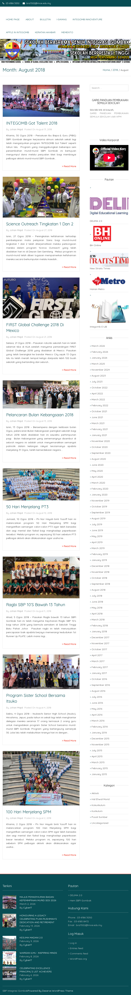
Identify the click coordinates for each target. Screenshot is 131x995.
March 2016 (98, 720)
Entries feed (76, 948)
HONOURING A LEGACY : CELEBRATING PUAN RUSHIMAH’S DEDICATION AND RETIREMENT (38, 919)
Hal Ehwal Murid (101, 799)
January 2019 (99, 560)
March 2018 (98, 619)
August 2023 (99, 375)
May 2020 (97, 470)
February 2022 (100, 405)
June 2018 (97, 601)
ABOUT (30, 19)
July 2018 (97, 595)
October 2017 (99, 649)
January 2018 (99, 631)
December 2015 (100, 738)
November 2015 (100, 744)
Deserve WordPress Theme (57, 990)
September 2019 (101, 512)
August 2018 (98, 589)
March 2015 (98, 762)
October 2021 (99, 411)
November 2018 (100, 571)
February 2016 (100, 726)
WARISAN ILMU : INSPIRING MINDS (38, 952)
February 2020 (100, 488)
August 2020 (99, 458)
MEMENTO (67, 32)
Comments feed (79, 953)
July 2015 (97, 750)
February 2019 (100, 554)
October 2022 (99, 387)
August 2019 (98, 518)
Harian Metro (97, 289)
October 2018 (99, 577)
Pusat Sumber (99, 817)
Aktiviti (95, 793)
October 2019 (99, 506)
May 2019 (97, 536)
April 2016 (97, 714)
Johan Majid (16, 129)
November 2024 (101, 369)
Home (106, 70)
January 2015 (99, 774)
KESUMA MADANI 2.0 (31, 937)
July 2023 (97, 381)
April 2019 (97, 542)
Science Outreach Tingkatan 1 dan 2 (39, 223)
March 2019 (98, 548)
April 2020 (97, 476)
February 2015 (100, 768)
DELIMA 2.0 (96, 220)
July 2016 (97, 696)
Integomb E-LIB (98, 326)
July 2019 (97, 524)
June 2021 (97, 417)
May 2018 (97, 607)
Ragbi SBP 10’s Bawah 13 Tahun (35, 604)
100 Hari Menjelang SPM (28, 811)
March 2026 (98, 345)
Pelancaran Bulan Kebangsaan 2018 (39, 414)
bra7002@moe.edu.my (38, 3)
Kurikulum (97, 811)
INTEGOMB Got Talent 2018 (31, 123)
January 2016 (99, 732)
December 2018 (100, 566)
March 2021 (98, 423)
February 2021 (100, 429)
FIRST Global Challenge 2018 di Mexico (35, 327)
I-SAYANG (62, 19)
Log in (73, 943)
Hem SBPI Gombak (80, 900)
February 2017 (100, 667)
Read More (70, 166)
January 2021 (99, 435)
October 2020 (100, 447)
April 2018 (97, 613)
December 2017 (100, 637)
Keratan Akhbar (45, 32)
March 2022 (98, 399)
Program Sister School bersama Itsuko (35, 698)
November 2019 (100, 500)
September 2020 (101, 452)
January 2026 (99, 357)
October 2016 (99, 679)
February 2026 (100, 351)
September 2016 (101, 685)
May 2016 (97, 708)
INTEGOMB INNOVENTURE (87, 19)
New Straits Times (100, 268)
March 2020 (98, 482)
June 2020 (98, 464)
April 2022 (97, 393)
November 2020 (101, 441)
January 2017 (99, 673)
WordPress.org (78, 958)
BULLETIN (45, 19)
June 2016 (97, 702)
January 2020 (99, 494)
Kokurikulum (98, 805)
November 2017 (100, 643)
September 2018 (101, 583)
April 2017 (97, 655)
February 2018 (100, 625)
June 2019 (97, 530)
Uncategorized (100, 823)
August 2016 (98, 690)
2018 (115, 70)
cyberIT (27, 907)
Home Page (13, 19)
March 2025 (98, 363)
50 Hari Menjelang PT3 (27, 506)
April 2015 (97, 756)
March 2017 (98, 661)
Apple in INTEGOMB (17, 32)
